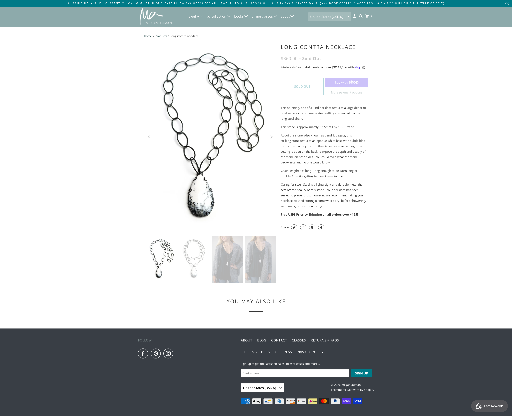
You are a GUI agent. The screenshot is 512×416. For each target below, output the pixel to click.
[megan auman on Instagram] (169, 353)
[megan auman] (156, 17)
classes (299, 340)
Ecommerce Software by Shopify (352, 390)
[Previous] (150, 136)
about (285, 16)
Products (161, 36)
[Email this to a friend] (320, 227)
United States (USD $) (327, 16)
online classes (262, 16)
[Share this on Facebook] (302, 227)
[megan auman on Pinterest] (157, 353)
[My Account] (355, 16)
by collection (217, 16)
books (239, 16)
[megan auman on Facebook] (144, 353)
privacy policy (310, 352)
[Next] (270, 136)
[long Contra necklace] (210, 137)
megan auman (351, 385)
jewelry (194, 16)
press (287, 352)
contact (279, 340)
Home (148, 36)
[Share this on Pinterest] (311, 227)
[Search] (361, 16)
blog (261, 340)
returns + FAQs (325, 340)
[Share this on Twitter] (293, 227)
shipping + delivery (259, 352)
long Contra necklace (318, 47)
